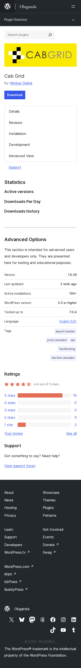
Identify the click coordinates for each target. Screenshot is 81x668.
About (9, 492)
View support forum (19, 466)
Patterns (49, 515)
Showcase (51, 492)
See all (71, 433)
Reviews (15, 122)
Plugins (48, 507)
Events (48, 537)
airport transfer (65, 331)
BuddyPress (16, 589)
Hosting (10, 507)
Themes (49, 500)
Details (14, 111)
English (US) (68, 321)
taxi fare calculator (63, 357)
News (8, 500)
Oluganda (21, 609)
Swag (49, 552)
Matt (10, 574)
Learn (8, 529)
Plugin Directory (15, 19)
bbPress (13, 582)
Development (19, 144)
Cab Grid (14, 76)
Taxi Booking (67, 349)
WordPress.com (19, 566)
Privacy (10, 515)
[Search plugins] (50, 34)
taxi (73, 340)
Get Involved (53, 529)
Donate (51, 545)
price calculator (57, 340)
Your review (13, 433)
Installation (17, 133)
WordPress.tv (17, 552)
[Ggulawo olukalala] (74, 6)
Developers (13, 545)
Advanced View (21, 156)
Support (15, 167)
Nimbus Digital (21, 83)
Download (14, 95)
